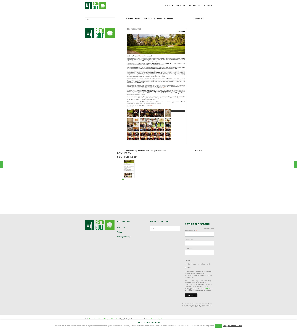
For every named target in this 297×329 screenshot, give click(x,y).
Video (119, 232)
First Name (189, 240)
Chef (185, 6)
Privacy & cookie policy (153, 319)
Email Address (191, 231)
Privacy (187, 260)
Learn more (208, 288)
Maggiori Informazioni (232, 326)
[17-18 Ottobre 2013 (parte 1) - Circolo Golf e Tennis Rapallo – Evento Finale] (1, 164)
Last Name (189, 249)
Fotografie (121, 227)
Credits (163, 319)
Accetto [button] (218, 326)
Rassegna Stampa (124, 237)
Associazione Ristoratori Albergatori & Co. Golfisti (104, 319)
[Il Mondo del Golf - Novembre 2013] (295, 164)
